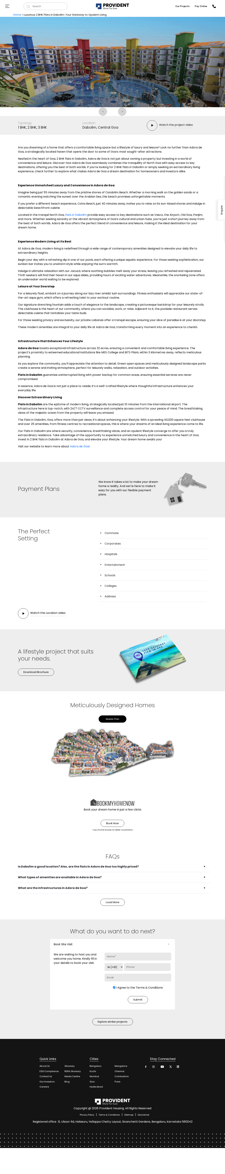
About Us (45, 1066)
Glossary (70, 1066)
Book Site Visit (63, 944)
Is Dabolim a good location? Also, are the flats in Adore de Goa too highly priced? (78, 867)
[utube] (162, 1068)
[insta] (154, 1068)
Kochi (93, 1071)
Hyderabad (96, 1086)
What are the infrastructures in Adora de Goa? (53, 888)
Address (110, 596)
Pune (117, 1081)
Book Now (112, 823)
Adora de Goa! (80, 446)
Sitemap (128, 1114)
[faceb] (146, 1068)
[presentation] (102, 111)
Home (17, 14)
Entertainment (115, 565)
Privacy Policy (87, 1114)
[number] (214, 6)
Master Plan (112, 719)
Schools (110, 575)
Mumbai (94, 1076)
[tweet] (170, 1068)
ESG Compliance (49, 1071)
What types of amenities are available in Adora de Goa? (60, 877)
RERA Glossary (73, 1071)
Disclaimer (143, 1114)
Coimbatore (122, 1076)
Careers (44, 1086)
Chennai (119, 1071)
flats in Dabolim (76, 215)
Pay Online (201, 6)
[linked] (178, 1068)
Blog (67, 1081)
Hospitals (111, 554)
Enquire (221, 210)
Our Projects (182, 6)
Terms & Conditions (149, 988)
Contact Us (46, 1076)
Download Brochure (36, 672)
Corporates (113, 544)
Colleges (111, 586)
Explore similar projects (112, 1021)
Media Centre (72, 1076)
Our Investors (47, 1081)
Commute (112, 533)
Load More (112, 902)
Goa (92, 1081)
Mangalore (121, 1066)
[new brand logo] (112, 6)
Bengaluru (95, 1066)
